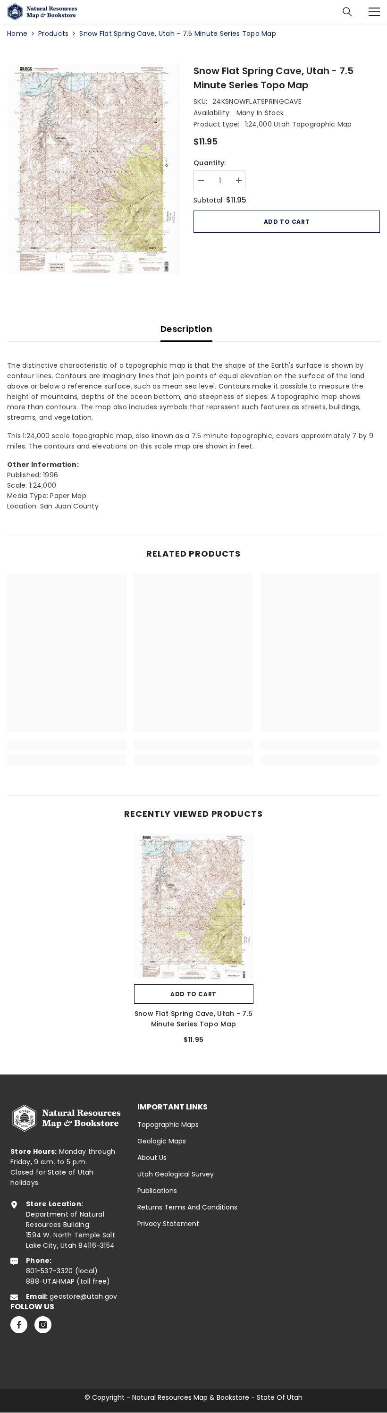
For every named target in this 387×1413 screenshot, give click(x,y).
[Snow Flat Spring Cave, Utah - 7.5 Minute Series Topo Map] (193, 907)
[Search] (347, 11)
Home (17, 33)
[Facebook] (18, 1324)
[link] (66, 744)
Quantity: (210, 163)
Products (53, 33)
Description (186, 329)
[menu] (374, 11)
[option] (93, 169)
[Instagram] (42, 1324)
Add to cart (287, 222)
